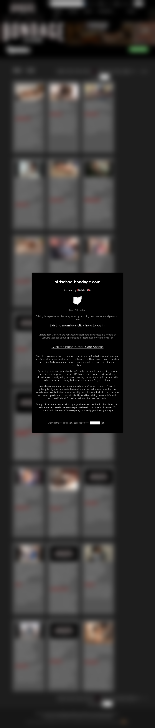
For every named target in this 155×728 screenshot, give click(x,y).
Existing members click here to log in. (77, 325)
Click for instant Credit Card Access (78, 346)
